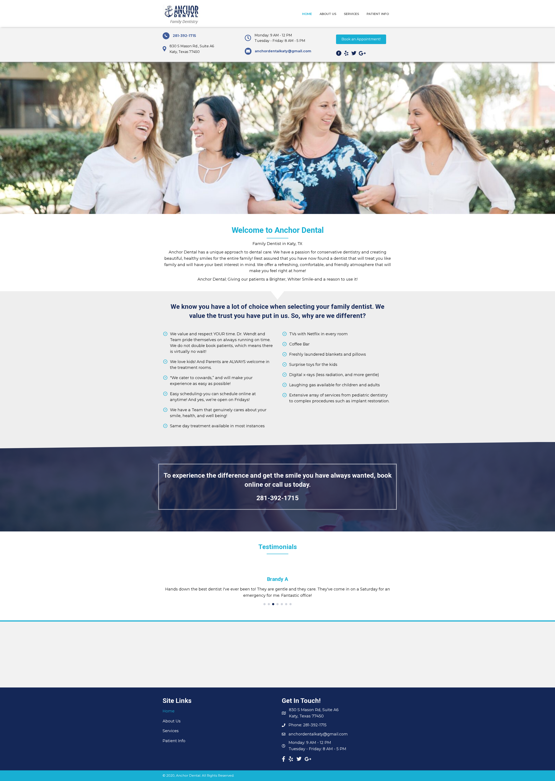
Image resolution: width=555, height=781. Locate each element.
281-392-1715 (184, 36)
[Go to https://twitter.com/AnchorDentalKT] (354, 54)
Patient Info (174, 740)
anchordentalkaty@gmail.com (318, 734)
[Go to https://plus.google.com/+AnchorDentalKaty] (361, 54)
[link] (307, 13)
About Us (172, 721)
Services (171, 730)
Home (169, 711)
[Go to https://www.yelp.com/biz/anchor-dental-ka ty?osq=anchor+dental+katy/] (346, 54)
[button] (361, 39)
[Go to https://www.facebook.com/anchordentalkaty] (338, 54)
